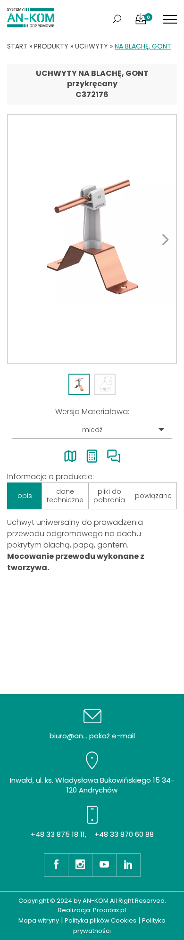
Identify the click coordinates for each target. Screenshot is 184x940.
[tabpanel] (92, 239)
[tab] (79, 384)
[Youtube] (104, 865)
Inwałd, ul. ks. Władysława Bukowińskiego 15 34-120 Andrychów (92, 785)
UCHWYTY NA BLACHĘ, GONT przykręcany (92, 78)
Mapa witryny (38, 920)
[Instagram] (80, 865)
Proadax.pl (109, 910)
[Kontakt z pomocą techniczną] (114, 456)
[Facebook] (56, 865)
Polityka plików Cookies (100, 920)
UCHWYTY (91, 46)
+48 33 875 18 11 (58, 834)
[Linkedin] (128, 865)
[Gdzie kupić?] (70, 456)
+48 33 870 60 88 (124, 834)
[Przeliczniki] (92, 456)
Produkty (51, 46)
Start (17, 46)
